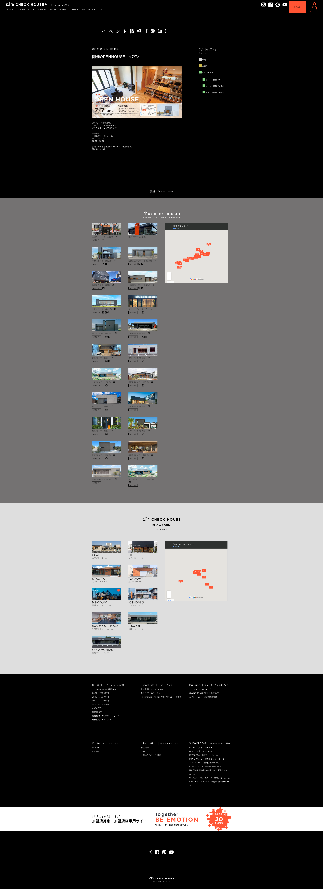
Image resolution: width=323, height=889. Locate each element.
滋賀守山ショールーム (101, 652)
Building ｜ (209, 685)
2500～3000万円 (100, 697)
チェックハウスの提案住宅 (104, 689)
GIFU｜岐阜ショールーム (201, 751)
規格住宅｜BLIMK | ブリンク (105, 716)
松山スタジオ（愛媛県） (101, 430)
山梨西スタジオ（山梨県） (139, 285)
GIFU (131, 554)
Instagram (103, 240)
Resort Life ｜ (157, 685)
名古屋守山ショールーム (102, 628)
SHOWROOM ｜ (209, 743)
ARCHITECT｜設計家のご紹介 (203, 697)
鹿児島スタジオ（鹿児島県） (102, 333)
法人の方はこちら (95, 9)
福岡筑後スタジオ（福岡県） (139, 455)
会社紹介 (145, 747)
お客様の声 (42, 9)
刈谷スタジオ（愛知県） (137, 406)
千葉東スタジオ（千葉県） (102, 382)
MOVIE (95, 747)
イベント (53, 9)
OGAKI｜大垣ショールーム (201, 747)
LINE (108, 312)
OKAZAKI (134, 625)
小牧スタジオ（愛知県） (102, 260)
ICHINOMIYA (136, 602)
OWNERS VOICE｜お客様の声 (204, 693)
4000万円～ (98, 708)
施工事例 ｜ (108, 685)
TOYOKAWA (136, 578)
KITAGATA (98, 578)
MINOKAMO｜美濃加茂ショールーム (207, 759)
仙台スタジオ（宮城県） (138, 309)
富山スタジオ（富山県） (101, 357)
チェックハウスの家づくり (201, 689)
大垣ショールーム (99, 557)
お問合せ (297, 7)
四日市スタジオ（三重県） (103, 236)
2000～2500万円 (100, 693)
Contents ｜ (105, 743)
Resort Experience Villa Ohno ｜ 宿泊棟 (161, 697)
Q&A (143, 751)
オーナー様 (314, 11)
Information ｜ (160, 743)
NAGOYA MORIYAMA (105, 625)
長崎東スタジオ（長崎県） (102, 455)
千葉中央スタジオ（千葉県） (102, 479)
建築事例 (21, 9)
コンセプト (10, 9)
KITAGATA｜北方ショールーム (203, 755)
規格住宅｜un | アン (101, 719)
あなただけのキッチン (151, 693)
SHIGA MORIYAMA (103, 649)
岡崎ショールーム (136, 628)
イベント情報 (207, 72)
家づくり (31, 9)
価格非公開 (97, 712)
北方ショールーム (99, 581)
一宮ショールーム (136, 605)
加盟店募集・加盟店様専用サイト (119, 821)
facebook (106, 264)
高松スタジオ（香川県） (102, 309)
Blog (204, 60)
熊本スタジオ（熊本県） (137, 430)
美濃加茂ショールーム (101, 605)
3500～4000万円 (100, 704)
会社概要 (63, 9)
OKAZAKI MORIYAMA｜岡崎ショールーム (209, 778)
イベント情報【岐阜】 (215, 86)
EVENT (95, 751)
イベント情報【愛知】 (136, 31)
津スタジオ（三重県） (137, 236)
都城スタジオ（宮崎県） (101, 406)
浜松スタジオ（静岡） (101, 285)
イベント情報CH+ (213, 80)
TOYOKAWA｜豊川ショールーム (204, 762)
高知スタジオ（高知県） (137, 357)
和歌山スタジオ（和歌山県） (140, 260)
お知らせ (206, 66)
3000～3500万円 (100, 700)
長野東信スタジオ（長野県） (139, 382)
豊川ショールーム (136, 581)
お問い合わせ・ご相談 (151, 755)
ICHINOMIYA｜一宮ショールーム (205, 766)
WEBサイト (96, 240)
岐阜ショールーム (136, 557)
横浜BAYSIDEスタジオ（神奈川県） (141, 479)
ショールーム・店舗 (77, 9)
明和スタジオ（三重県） (137, 333)
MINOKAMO (99, 602)
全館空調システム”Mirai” (152, 689)
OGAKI (96, 554)
